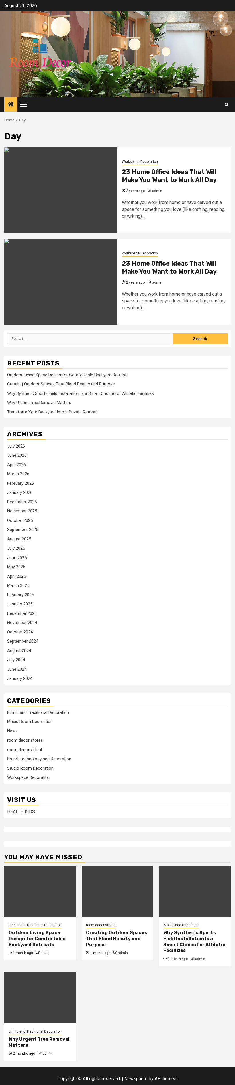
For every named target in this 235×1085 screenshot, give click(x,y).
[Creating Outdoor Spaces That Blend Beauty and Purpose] (117, 891)
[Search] (226, 104)
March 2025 (18, 585)
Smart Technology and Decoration (39, 758)
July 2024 (16, 659)
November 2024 (22, 622)
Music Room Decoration (30, 721)
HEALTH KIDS (21, 811)
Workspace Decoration (140, 162)
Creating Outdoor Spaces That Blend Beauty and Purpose (61, 384)
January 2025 (19, 604)
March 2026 (18, 473)
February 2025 (20, 594)
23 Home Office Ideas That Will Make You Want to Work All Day (169, 176)
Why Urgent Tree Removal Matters (39, 402)
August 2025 (19, 539)
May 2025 (16, 566)
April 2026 (16, 464)
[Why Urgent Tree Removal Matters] (40, 997)
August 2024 (19, 650)
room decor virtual (24, 749)
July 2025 (16, 548)
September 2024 (22, 641)
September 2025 (22, 529)
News (12, 731)
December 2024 (22, 613)
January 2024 (19, 678)
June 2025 (17, 557)
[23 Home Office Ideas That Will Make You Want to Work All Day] (60, 190)
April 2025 (16, 576)
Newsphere (136, 1078)
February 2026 (20, 483)
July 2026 (16, 446)
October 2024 (20, 632)
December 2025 (22, 501)
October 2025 (20, 520)
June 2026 (17, 455)
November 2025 (22, 511)
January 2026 (19, 492)
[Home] (11, 105)
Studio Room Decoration (30, 768)
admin (157, 191)
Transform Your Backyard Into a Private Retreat (52, 412)
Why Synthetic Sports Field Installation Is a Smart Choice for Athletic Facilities (80, 393)
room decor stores (25, 740)
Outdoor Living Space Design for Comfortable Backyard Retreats (68, 374)
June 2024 (17, 669)
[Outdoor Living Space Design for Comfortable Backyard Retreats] (40, 891)
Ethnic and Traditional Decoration (38, 712)
